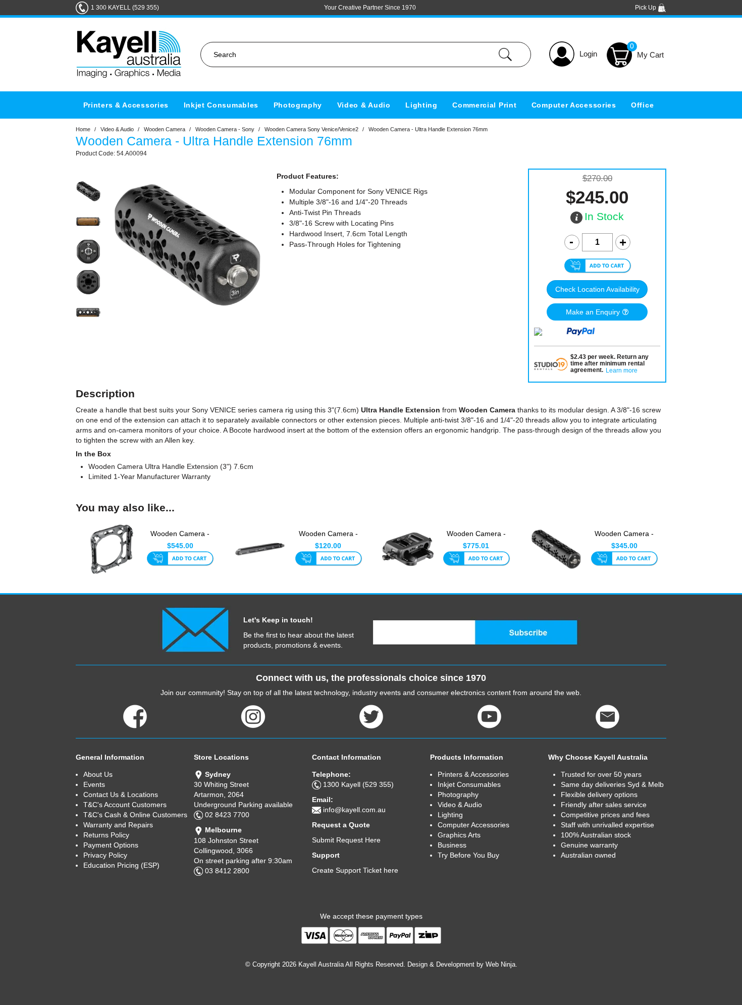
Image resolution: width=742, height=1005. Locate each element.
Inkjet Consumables (221, 105)
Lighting (421, 105)
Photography (298, 105)
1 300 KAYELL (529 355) (125, 7)
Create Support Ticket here (355, 870)
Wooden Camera (164, 129)
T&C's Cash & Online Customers (135, 815)
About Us (98, 774)
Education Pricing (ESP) (121, 865)
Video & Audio (364, 105)
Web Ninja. (501, 964)
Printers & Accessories (126, 105)
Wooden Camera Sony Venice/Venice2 (311, 129)
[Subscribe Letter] (195, 629)
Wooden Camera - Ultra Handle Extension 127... (624, 539)
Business (452, 845)
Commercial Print (484, 105)
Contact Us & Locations (120, 794)
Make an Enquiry (593, 312)
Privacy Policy (105, 855)
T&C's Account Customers (125, 805)
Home (83, 129)
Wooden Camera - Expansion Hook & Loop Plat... (328, 539)
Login (588, 53)
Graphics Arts (459, 835)
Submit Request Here (346, 840)
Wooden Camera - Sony (224, 129)
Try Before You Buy (468, 855)
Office (642, 105)
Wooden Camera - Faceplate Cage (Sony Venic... (179, 539)
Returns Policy (106, 835)
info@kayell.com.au (354, 810)
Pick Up (646, 7)
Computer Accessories (574, 105)
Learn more (622, 370)
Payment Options (110, 845)
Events (94, 784)
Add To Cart (180, 559)
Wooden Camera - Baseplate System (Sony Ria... (476, 539)
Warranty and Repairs (118, 825)
